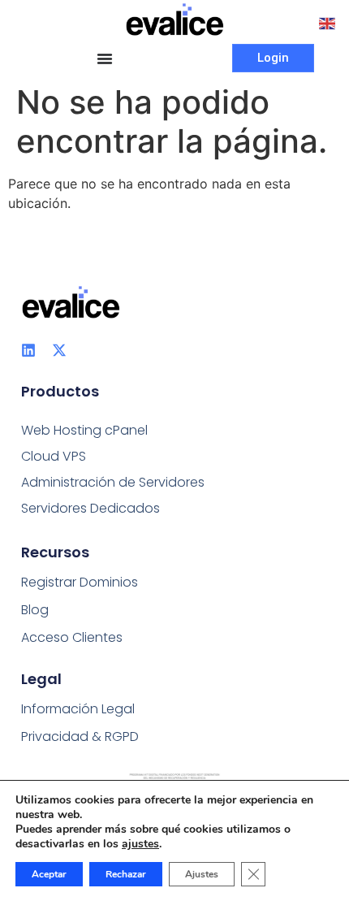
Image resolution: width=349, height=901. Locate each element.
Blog (35, 609)
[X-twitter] (59, 350)
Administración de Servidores (113, 482)
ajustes (140, 844)
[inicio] (175, 19)
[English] (328, 22)
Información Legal (78, 709)
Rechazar (126, 874)
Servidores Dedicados (90, 508)
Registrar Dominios (79, 582)
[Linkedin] (28, 350)
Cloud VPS (53, 456)
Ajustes (201, 874)
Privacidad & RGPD (80, 736)
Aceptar (49, 874)
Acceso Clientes (72, 637)
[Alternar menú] (105, 58)
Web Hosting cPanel (84, 430)
